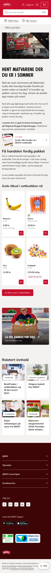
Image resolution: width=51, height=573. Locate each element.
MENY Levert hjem (11, 474)
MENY (5, 456)
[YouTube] (16, 504)
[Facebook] (4, 504)
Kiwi (5, 265)
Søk (44, 12)
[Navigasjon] (37, 4)
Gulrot (30, 218)
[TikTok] (28, 504)
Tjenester (6, 465)
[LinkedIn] (22, 504)
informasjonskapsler (25, 566)
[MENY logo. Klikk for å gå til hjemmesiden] (7, 4)
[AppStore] (22, 523)
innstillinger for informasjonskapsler (22, 569)
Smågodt (31, 265)
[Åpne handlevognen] (44, 4)
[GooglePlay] (8, 523)
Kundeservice (8, 483)
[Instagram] (10, 504)
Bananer (6, 218)
